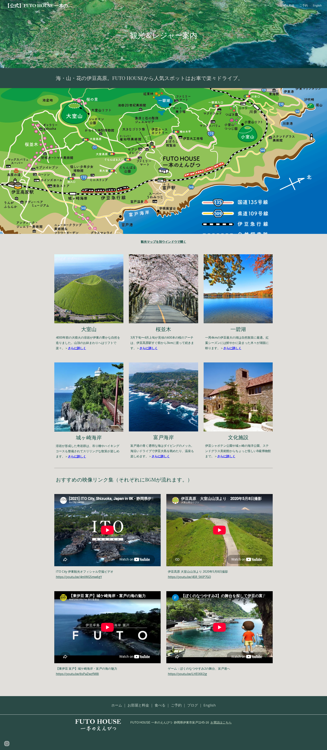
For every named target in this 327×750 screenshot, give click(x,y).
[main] (163, 34)
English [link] (317, 5)
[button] (6, 743)
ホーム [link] (268, 5)
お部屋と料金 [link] (285, 5)
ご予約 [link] (303, 5)
